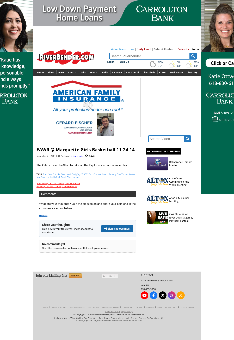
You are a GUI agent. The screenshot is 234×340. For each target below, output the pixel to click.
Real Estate (176, 72)
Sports (72, 72)
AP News (117, 72)
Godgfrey (76, 174)
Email (112, 276)
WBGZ (85, 174)
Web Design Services (110, 307)
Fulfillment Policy (187, 307)
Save (91, 155)
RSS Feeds (150, 307)
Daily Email (144, 49)
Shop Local (132, 72)
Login (105, 276)
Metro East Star (112, 311)
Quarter (97, 174)
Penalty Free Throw (118, 174)
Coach (105, 174)
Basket (131, 174)
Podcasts (183, 49)
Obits (83, 72)
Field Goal (55, 177)
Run (44, 174)
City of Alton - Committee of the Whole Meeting (179, 182)
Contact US (127, 307)
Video (50, 72)
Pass (49, 174)
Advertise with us (122, 49)
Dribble (56, 174)
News (61, 72)
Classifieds (149, 72)
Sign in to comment (118, 228)
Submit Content (164, 49)
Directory (192, 72)
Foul (91, 174)
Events (94, 72)
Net (38, 177)
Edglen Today (127, 311)
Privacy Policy (170, 307)
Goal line (45, 177)
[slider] (87, 128)
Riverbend (66, 174)
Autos (162, 72)
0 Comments (77, 156)
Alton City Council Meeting (179, 199)
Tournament (73, 177)
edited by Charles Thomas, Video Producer (56, 186)
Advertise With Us (59, 307)
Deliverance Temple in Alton (180, 163)
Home (40, 72)
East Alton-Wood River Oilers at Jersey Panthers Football (181, 217)
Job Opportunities (77, 307)
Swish (63, 177)
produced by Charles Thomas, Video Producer (58, 183)
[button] (122, 134)
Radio (195, 49)
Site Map (138, 307)
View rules (43, 216)
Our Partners (93, 307)
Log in (110, 61)
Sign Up (124, 61)
